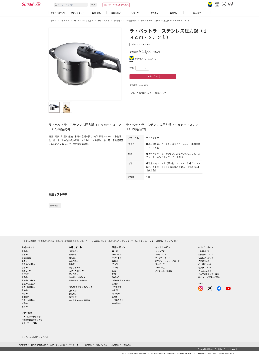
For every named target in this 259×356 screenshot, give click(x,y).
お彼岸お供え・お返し (121, 280)
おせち (115, 297)
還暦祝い (25, 277)
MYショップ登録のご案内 (209, 277)
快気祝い (135, 13)
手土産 (115, 251)
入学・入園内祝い (76, 271)
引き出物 (72, 291)
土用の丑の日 (117, 300)
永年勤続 (25, 297)
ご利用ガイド (204, 251)
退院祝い (25, 290)
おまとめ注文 (160, 268)
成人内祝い (73, 274)
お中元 (115, 268)
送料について (160, 93)
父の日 (115, 264)
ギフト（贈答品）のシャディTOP (163, 241)
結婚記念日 (26, 258)
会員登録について (205, 254)
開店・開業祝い (28, 287)
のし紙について (205, 264)
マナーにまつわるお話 (31, 317)
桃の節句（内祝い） (77, 277)
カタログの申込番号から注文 (118, 5)
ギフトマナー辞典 (29, 323)
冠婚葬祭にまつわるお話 (32, 320)
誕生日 (24, 261)
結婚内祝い (116, 13)
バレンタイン (117, 254)
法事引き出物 (74, 268)
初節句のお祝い (28, 264)
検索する (56, 5)
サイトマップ (74, 345)
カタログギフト (77, 13)
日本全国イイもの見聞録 (79, 300)
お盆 (114, 271)
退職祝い (25, 307)
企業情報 (88, 345)
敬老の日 (116, 277)
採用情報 (115, 345)
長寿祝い (25, 274)
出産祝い (174, 13)
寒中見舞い (117, 293)
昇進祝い (25, 293)
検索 (93, 4)
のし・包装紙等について (141, 93)
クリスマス (117, 287)
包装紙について (205, 268)
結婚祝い (25, 254)
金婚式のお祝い (28, 280)
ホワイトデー (117, 258)
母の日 (115, 261)
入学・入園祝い (28, 300)
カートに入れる (152, 76)
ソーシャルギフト (162, 258)
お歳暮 (115, 284)
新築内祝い (54, 205)
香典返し (154, 13)
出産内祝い (97, 13)
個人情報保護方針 (38, 345)
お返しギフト (75, 247)
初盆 (114, 274)
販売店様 (127, 345)
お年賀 (115, 290)
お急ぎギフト (160, 254)
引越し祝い (26, 271)
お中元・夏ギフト (58, 13)
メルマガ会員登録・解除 (208, 274)
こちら (45, 337)
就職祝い (25, 303)
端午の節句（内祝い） (78, 280)
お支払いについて (205, 258)
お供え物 (72, 297)
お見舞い (72, 294)
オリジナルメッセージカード (167, 261)
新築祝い (25, 268)
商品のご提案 (101, 345)
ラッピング (160, 264)
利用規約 (23, 345)
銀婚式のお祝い (28, 284)
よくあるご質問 (205, 271)
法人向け (197, 13)
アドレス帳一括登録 (163, 271)
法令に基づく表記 (57, 345)
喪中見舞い (117, 303)
